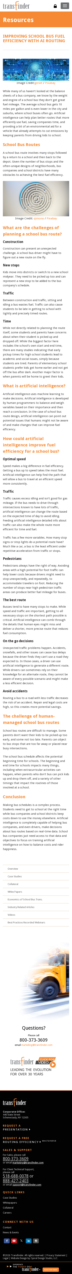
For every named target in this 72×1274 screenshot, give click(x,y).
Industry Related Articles (21, 907)
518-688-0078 (16, 1176)
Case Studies (15, 876)
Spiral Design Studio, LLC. (44, 1258)
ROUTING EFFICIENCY (29, 1140)
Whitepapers (10, 1202)
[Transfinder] (16, 6)
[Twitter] (21, 1240)
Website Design (19, 1258)
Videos (11, 914)
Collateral (13, 884)
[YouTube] (14, 1240)
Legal (5, 1258)
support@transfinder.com (26, 1184)
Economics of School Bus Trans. (25, 899)
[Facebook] (7, 1240)
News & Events (11, 1232)
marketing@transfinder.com (36, 1044)
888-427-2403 (16, 1180)
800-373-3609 (16, 1158)
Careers (7, 1212)
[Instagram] (36, 1240)
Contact (7, 1227)
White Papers (15, 891)
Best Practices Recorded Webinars (26, 922)
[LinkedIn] (28, 1240)
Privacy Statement (55, 1255)
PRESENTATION (16, 1127)
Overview (13, 868)
